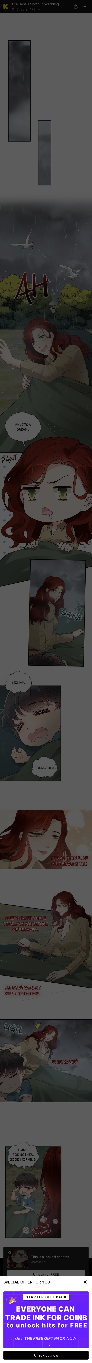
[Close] (85, 1282)
